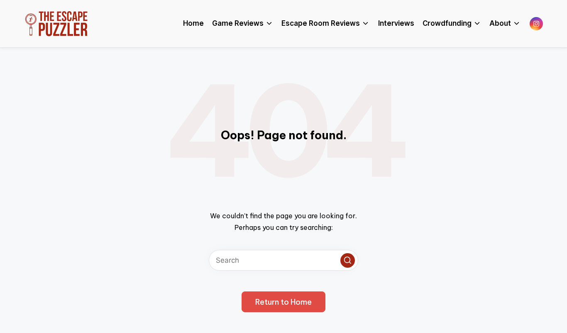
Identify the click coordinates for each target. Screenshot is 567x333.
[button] (347, 260)
